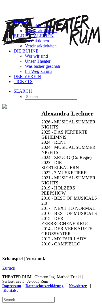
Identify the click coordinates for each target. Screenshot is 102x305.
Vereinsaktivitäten (41, 30)
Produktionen (37, 25)
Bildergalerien (34, 35)
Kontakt (10, 290)
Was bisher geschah (42, 66)
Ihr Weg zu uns (38, 71)
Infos (20, 20)
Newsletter (78, 286)
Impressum (11, 286)
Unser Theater (37, 61)
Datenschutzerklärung (44, 286)
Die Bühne (26, 51)
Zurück (8, 268)
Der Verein (27, 76)
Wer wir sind (36, 56)
